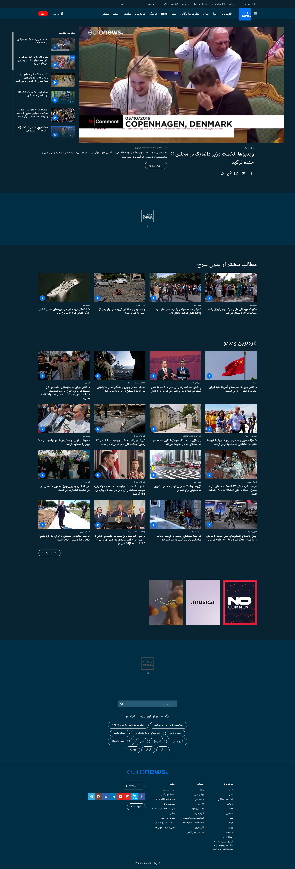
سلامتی (127, 13)
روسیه (133, 750)
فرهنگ (153, 13)
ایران (87, 382)
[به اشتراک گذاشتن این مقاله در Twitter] (244, 173)
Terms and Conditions (163, 799)
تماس (172, 813)
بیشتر (172, 784)
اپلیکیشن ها (199, 813)
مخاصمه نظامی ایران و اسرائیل (168, 725)
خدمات (200, 784)
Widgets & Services (193, 823)
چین (255, 382)
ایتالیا (148, 750)
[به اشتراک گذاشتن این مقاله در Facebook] (251, 173)
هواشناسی (199, 799)
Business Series (191, 436)
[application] (181, 85)
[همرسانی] (236, 173)
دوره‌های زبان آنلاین (195, 832)
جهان (206, 13)
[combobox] (139, 4)
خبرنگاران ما (227, 837)
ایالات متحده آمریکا (121, 742)
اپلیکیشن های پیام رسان (193, 818)
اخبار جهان (252, 482)
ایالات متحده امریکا (136, 382)
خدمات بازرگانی (168, 795)
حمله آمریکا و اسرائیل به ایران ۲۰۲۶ (128, 725)
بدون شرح (252, 305)
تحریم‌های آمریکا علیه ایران (147, 733)
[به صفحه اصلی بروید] (245, 14)
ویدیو (115, 13)
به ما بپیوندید (198, 809)
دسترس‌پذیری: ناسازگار (165, 823)
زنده (43, 13)
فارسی (250, 4)
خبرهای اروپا (195, 382)
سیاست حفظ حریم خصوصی (162, 809)
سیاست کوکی (169, 804)
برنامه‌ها (229, 832)
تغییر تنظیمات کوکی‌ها (165, 828)
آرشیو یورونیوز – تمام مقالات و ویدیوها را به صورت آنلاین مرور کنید (223, 845)
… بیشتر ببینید (156, 165)
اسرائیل (157, 742)
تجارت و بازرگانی (189, 13)
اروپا (215, 13)
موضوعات (228, 784)
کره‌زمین (140, 13)
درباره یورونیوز (168, 790)
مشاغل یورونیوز (168, 818)
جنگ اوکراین (175, 733)
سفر (173, 13)
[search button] (122, 4)
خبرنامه (137, 807)
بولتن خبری (199, 795)
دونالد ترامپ (119, 733)
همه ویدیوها (51, 553)
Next (164, 13)
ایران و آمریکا (177, 742)
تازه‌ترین (226, 13)
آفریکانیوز (199, 828)
